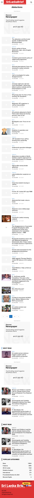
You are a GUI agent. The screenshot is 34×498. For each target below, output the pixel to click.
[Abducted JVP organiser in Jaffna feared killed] (6, 104)
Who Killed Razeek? (18, 289)
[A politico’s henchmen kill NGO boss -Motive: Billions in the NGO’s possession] (6, 298)
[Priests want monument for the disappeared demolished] (6, 250)
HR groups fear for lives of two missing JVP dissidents (21, 95)
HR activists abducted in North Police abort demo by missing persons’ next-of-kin (21, 113)
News (13, 37)
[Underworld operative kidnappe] (6, 148)
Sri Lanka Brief (15, 44)
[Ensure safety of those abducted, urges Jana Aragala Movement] (6, 49)
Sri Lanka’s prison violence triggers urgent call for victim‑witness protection (20, 354)
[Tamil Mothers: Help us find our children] (6, 269)
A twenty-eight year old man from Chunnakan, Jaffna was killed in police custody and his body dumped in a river (21, 86)
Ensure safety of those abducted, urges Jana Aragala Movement (21, 50)
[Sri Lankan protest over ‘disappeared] (6, 308)
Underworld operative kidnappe (21, 147)
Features (14, 46)
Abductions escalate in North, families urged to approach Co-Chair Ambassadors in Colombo (21, 157)
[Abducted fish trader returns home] (6, 201)
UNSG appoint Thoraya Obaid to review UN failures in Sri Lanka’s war (22, 260)
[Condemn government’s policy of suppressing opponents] (6, 59)
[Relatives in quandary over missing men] (6, 131)
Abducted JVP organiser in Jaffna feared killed (20, 104)
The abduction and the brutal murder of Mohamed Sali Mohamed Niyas (21, 40)
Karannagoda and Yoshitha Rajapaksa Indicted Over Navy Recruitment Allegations (21, 402)
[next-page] (18, 316)
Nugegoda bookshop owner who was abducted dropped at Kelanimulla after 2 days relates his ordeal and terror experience (22, 241)
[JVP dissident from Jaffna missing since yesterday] (6, 140)
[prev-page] (3, 316)
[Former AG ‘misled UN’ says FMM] (6, 192)
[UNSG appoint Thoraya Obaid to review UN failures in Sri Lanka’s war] (6, 259)
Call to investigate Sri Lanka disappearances (20, 76)
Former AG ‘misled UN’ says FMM (22, 191)
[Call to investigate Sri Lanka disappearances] (6, 76)
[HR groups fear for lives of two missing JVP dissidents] (6, 96)
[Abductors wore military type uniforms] (6, 210)
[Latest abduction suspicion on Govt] (6, 175)
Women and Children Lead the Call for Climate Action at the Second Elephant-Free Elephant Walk (22, 392)
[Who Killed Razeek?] (6, 290)
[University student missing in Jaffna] (6, 184)
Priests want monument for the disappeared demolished (21, 250)
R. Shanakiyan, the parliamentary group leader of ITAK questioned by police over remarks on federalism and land (22, 412)
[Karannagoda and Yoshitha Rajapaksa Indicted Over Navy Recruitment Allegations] (6, 401)
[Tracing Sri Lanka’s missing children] (6, 218)
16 (6, 316)
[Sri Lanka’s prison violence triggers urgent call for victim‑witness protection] (6, 354)
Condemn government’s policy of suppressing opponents (22, 58)
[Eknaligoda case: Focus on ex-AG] (6, 122)
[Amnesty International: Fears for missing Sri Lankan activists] (6, 67)
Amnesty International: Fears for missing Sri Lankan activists (22, 67)
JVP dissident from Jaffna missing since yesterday (20, 139)
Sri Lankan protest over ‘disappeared (19, 307)
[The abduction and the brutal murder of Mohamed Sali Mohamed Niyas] (6, 40)
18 (14, 316)
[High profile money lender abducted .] (6, 166)
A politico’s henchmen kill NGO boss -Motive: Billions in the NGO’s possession (21, 299)
